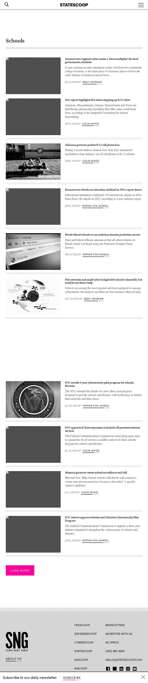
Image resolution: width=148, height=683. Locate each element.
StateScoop (83, 651)
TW (114, 668)
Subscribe (72, 677)
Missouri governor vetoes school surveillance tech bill (96, 472)
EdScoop (81, 660)
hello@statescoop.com (123, 660)
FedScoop (82, 625)
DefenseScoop (85, 633)
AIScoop (80, 668)
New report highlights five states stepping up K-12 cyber (97, 100)
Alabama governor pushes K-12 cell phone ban (92, 145)
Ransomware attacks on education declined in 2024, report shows (103, 189)
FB (107, 668)
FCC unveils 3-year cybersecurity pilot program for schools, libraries (99, 384)
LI (120, 668)
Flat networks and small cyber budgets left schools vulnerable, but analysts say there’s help (103, 281)
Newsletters (115, 625)
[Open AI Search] (11, 4)
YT (134, 668)
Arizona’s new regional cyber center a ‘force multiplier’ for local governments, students (101, 60)
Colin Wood (90, 123)
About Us (14, 658)
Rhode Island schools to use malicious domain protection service (102, 234)
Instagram (128, 668)
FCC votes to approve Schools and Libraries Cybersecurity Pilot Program (102, 519)
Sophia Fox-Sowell (95, 205)
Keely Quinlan (92, 81)
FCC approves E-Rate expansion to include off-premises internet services (102, 429)
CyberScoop (83, 642)
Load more (20, 570)
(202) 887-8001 (115, 651)
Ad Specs (112, 642)
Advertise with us (118, 633)
